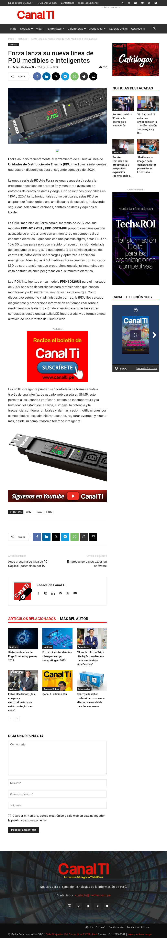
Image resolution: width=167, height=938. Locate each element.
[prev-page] (10, 718)
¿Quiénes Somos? (47, 2)
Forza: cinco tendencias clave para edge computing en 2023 (57, 656)
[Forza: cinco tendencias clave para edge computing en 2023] (57, 638)
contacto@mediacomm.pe (93, 895)
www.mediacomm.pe (140, 934)
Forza (39, 511)
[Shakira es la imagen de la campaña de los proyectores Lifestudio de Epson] (148, 146)
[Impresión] (84, 76)
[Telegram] (65, 76)
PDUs (49, 511)
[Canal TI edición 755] (57, 680)
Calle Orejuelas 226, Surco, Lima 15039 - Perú (71, 934)
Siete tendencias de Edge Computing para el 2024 (22, 656)
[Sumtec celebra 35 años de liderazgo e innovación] (123, 103)
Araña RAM (96, 28)
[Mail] (142, 3)
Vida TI (40, 28)
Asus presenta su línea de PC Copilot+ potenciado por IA (28, 564)
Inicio (13, 28)
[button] (154, 29)
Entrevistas (55, 28)
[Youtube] (156, 3)
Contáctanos (67, 2)
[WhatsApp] (74, 76)
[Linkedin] (136, 3)
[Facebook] (122, 3)
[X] (149, 3)
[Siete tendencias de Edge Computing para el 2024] (23, 638)
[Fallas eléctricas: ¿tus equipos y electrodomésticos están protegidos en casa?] (23, 680)
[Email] (93, 76)
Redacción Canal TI (23, 67)
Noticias (25, 28)
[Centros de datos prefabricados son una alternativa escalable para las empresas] (92, 680)
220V (28, 511)
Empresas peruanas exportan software (87, 564)
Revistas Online (118, 28)
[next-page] (17, 718)
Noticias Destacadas (132, 88)
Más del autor (74, 619)
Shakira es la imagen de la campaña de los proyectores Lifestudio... (146, 165)
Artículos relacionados (32, 619)
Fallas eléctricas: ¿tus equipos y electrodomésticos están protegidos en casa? (21, 702)
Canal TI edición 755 (54, 694)
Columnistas (75, 28)
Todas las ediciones (88, 2)
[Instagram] (129, 3)
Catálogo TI (138, 28)
